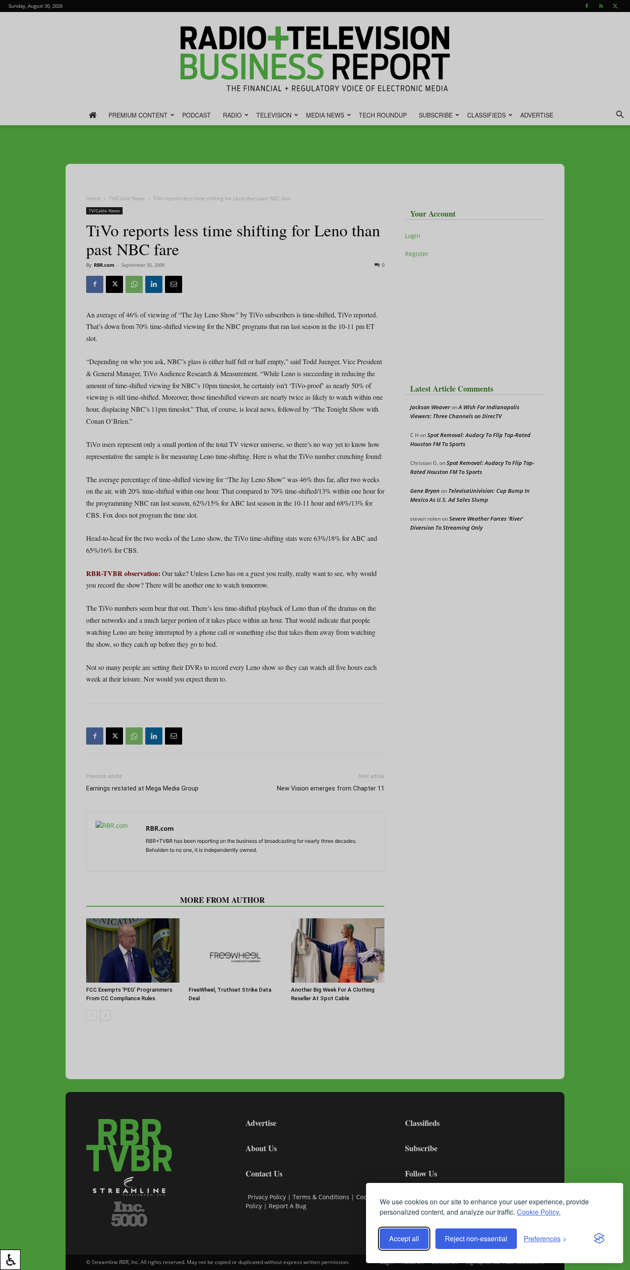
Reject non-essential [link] (476, 1238)
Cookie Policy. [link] (539, 1212)
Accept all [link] (404, 1238)
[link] (10, 1259)
